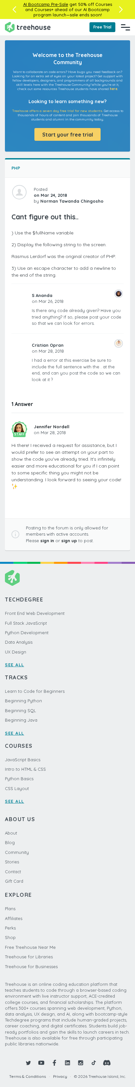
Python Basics (19, 778)
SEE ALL (14, 664)
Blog (10, 842)
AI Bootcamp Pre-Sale (45, 4)
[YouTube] (41, 1062)
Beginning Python (23, 700)
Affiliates (13, 918)
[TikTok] (93, 1062)
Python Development (26, 632)
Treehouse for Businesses (31, 966)
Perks (10, 927)
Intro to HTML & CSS (25, 769)
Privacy (60, 1076)
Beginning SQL (20, 710)
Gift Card (14, 881)
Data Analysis (18, 642)
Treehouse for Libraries (29, 956)
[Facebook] (54, 1062)
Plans (10, 908)
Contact (13, 871)
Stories (12, 861)
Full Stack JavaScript (26, 623)
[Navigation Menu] (125, 27)
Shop (10, 937)
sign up (69, 540)
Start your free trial (67, 134)
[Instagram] (80, 1062)
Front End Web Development (35, 613)
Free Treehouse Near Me (30, 947)
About (11, 833)
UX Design (15, 651)
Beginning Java (21, 720)
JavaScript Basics (22, 759)
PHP (15, 168)
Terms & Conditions (27, 1076)
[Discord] (106, 1062)
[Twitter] (28, 1062)
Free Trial (102, 27)
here (113, 89)
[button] (14, 9)
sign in (47, 540)
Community (17, 852)
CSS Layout (17, 788)
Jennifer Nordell (51, 426)
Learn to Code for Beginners (35, 691)
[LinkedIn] (67, 1062)
